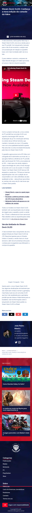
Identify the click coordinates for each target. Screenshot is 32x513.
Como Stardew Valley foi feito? (13, 384)
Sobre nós (6, 486)
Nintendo (6, 467)
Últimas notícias (9, 3)
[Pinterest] (18, 314)
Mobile (5, 464)
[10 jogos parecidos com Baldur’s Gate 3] (16, 422)
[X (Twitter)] (11, 314)
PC (4, 470)
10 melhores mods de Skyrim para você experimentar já (15, 409)
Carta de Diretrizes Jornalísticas (13, 489)
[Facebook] (5, 314)
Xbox (4, 476)
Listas (19, 3)
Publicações (7, 461)
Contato (5, 495)
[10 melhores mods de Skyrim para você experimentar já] (16, 398)
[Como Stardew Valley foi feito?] (16, 374)
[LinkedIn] (25, 314)
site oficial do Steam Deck (19, 219)
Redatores (6, 492)
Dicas (26, 3)
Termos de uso (8, 499)
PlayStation (7, 473)
